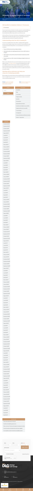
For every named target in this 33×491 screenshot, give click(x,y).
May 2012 (5, 385)
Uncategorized (18, 112)
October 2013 (6, 346)
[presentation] (10, 457)
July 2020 (5, 162)
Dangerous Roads (19, 96)
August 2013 (6, 350)
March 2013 (5, 362)
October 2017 (6, 236)
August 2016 (6, 268)
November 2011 (6, 398)
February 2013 (6, 364)
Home (3, 18)
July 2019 (5, 190)
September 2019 (6, 185)
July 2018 (5, 215)
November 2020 (6, 153)
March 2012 (5, 389)
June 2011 (5, 410)
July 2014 (5, 325)
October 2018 (6, 208)
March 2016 (5, 279)
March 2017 (5, 252)
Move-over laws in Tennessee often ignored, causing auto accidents (14, 426)
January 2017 (6, 256)
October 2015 (6, 291)
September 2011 (6, 403)
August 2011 (6, 405)
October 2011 (6, 401)
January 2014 (6, 339)
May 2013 (5, 357)
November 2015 (6, 288)
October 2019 (6, 183)
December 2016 (6, 259)
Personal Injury (18, 101)
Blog (17, 92)
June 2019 (5, 192)
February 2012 (6, 392)
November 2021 (6, 126)
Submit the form (25, 447)
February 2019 (6, 199)
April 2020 (5, 169)
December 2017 (6, 231)
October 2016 (6, 263)
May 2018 (5, 220)
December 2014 (6, 314)
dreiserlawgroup (6, 27)
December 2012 (6, 369)
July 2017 (5, 243)
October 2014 (6, 318)
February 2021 (6, 146)
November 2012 (6, 371)
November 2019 (6, 181)
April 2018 (5, 222)
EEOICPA (17, 99)
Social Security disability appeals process (10, 423)
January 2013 (6, 366)
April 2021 (5, 142)
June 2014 (5, 327)
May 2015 (5, 302)
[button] (1, 5)
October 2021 (6, 128)
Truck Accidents (18, 110)
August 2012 (6, 378)
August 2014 (6, 323)
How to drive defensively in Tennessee (10, 421)
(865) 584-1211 (6, 477)
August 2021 (6, 133)
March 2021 (5, 144)
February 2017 (6, 254)
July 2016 (5, 270)
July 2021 (5, 135)
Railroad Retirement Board (20, 103)
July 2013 (5, 353)
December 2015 (6, 286)
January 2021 (6, 149)
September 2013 (6, 348)
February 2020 (6, 174)
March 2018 (5, 224)
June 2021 (5, 137)
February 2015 (6, 309)
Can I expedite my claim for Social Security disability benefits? (13, 430)
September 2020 (6, 158)
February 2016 (6, 282)
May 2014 (5, 330)
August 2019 (6, 188)
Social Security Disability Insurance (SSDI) (22, 105)
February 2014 (6, 337)
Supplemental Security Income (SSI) (11, 18)
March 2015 (5, 307)
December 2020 (6, 151)
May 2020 (5, 167)
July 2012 (5, 380)
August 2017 (6, 240)
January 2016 (6, 284)
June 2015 (5, 300)
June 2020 (5, 165)
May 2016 (5, 275)
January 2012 (6, 394)
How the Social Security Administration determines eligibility (13, 428)
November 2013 (6, 343)
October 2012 (6, 373)
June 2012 (5, 382)
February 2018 (6, 227)
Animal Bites (18, 89)
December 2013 (6, 341)
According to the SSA (12, 63)
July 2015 (5, 298)
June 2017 (5, 245)
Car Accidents (18, 94)
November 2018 (6, 206)
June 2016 (5, 272)
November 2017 (6, 233)
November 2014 (6, 316)
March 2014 (5, 334)
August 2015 (6, 295)
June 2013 (5, 355)
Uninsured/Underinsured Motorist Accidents (23, 115)
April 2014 (5, 332)
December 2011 (6, 396)
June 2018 (5, 217)
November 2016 (6, 261)
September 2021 (6, 130)
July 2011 (5, 408)
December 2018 (6, 204)
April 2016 (5, 277)
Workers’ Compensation (20, 117)
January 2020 (6, 176)
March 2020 (5, 172)
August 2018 (6, 213)
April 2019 (5, 197)
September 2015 (6, 293)
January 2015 (6, 311)
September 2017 (6, 238)
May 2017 (5, 247)
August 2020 (6, 160)
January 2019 (6, 201)
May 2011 (5, 412)
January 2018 (6, 229)
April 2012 (5, 387)
